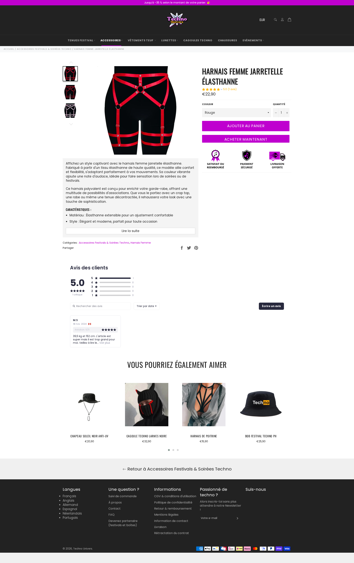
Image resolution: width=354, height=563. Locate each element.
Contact (114, 508)
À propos (115, 502)
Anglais (68, 500)
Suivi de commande (122, 496)
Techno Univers (82, 548)
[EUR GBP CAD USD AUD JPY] (264, 20)
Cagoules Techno (197, 40)
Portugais (70, 517)
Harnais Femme (141, 243)
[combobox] (146, 306)
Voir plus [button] (104, 343)
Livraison (160, 527)
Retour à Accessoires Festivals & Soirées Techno (179, 469)
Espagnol (70, 509)
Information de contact (171, 521)
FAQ (111, 515)
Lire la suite (130, 231)
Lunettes (168, 40)
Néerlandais (72, 513)
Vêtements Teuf (141, 40)
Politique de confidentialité (173, 502)
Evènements (252, 40)
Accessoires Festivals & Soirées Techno (104, 243)
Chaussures (227, 40)
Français (69, 496)
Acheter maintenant (245, 139)
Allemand (70, 505)
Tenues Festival (80, 40)
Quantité (279, 104)
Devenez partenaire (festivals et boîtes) (123, 523)
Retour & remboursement (173, 508)
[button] (219, 90)
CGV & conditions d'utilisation (175, 496)
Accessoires (110, 40)
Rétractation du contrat (171, 533)
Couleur (207, 104)
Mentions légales (166, 515)
